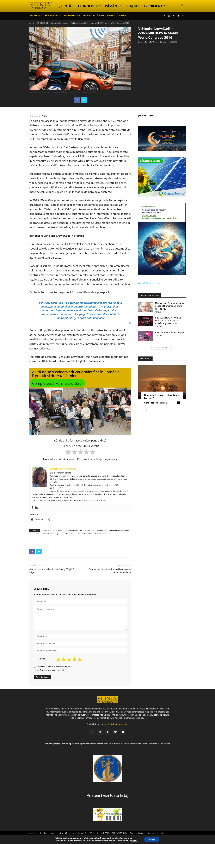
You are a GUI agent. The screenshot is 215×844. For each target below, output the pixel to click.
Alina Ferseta (151, 402)
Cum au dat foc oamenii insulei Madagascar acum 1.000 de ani (110, 571)
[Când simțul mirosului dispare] (145, 336)
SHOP (110, 15)
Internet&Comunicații (59, 23)
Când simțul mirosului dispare (169, 332)
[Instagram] (169, 16)
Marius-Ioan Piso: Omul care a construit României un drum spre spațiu (169, 306)
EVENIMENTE (71, 15)
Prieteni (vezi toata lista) (107, 795)
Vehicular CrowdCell (103, 534)
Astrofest (33, 833)
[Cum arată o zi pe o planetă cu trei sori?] (162, 382)
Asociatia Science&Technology (63, 833)
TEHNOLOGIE (88, 6)
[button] (182, 6)
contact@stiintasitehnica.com (114, 724)
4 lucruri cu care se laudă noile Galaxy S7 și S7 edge (51, 571)
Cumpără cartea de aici (149, 283)
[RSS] (174, 16)
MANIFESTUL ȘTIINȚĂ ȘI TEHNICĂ (114, 833)
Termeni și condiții (137, 833)
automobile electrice (74, 530)
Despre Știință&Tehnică (88, 833)
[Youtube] (183, 16)
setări (134, 840)
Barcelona (89, 530)
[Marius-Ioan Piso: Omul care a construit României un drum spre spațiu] (145, 307)
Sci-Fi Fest (44, 833)
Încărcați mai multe (161, 347)
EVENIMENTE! (154, 6)
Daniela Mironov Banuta (155, 42)
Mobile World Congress (52, 534)
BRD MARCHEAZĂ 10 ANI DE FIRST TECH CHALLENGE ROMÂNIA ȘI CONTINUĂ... (168, 321)
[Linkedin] (36, 508)
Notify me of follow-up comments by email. (55, 667)
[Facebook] (164, 16)
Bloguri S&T (145, 358)
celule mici (35, 534)
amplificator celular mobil (52, 530)
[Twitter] (178, 16)
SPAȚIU (131, 6)
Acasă (31, 23)
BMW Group (101, 530)
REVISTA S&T (52, 15)
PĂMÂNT (112, 6)
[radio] (68, 452)
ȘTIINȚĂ (65, 6)
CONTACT (123, 15)
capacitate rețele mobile (119, 530)
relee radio (68, 534)
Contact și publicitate (157, 833)
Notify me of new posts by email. (51, 670)
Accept (152, 839)
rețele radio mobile (84, 534)
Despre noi (35, 15)
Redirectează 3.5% (93, 15)
